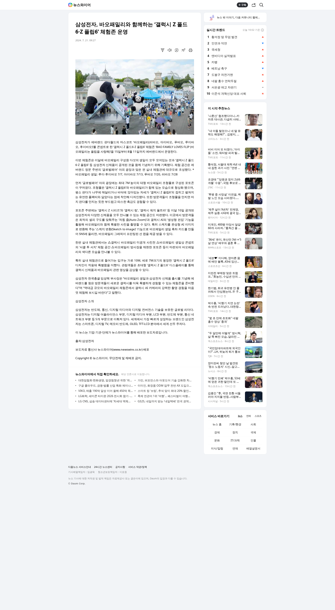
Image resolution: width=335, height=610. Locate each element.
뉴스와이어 (82, 5)
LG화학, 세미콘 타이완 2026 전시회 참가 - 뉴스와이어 (105, 396)
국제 (253, 432)
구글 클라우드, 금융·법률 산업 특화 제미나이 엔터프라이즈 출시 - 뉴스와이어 (105, 385)
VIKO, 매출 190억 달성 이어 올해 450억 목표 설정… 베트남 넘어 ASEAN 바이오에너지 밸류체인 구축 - (105, 391)
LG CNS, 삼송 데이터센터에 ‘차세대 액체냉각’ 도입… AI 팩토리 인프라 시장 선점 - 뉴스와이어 (105, 401)
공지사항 (120, 467)
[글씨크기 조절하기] (183, 50)
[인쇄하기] (190, 50)
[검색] (262, 5)
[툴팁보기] (262, 30)
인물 (253, 440)
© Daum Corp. (76, 483)
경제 (217, 432)
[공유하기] (254, 5)
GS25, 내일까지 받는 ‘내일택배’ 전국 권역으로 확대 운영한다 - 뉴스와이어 (165, 401)
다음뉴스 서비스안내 (79, 467)
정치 (235, 432)
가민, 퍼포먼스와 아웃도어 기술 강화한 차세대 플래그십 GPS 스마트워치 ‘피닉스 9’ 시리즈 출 (165, 380)
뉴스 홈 (217, 424)
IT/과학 (235, 440)
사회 (253, 424)
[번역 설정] (176, 50)
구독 (243, 4)
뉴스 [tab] (240, 415)
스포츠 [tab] (258, 415)
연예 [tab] (248, 415)
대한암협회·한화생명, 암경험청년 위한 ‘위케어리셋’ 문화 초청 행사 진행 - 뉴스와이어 (105, 380)
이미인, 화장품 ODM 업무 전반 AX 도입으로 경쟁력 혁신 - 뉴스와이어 (165, 385)
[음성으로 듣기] (169, 50)
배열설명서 (253, 448)
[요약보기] (162, 50)
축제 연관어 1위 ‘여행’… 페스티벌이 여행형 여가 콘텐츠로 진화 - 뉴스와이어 (165, 396)
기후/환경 (235, 424)
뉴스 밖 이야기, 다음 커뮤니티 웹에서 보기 (241, 17)
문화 (217, 440)
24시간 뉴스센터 (103, 467)
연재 (235, 448)
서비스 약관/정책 (137, 467)
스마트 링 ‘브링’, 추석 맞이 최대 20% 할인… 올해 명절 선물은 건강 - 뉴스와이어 (165, 391)
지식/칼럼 (217, 448)
